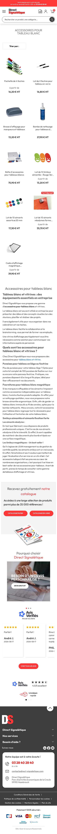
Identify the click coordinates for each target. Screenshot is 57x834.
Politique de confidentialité (15, 799)
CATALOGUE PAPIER (15, 513)
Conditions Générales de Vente (27, 794)
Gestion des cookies (13, 803)
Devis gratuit (20, 586)
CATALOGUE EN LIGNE (41, 513)
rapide (33, 694)
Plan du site (46, 803)
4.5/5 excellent (39, 685)
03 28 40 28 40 (23, 763)
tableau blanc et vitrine (29, 359)
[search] (52, 19)
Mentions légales (31, 803)
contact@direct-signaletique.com (27, 771)
